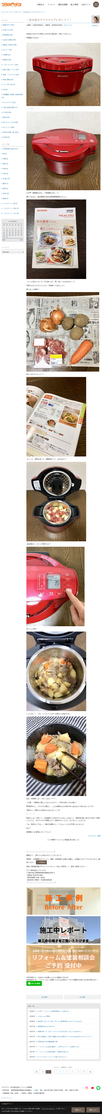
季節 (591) (6, 117)
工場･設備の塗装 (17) (10, 107)
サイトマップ (7, 1098)
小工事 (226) (7, 112)
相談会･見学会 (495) (10, 45)
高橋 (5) (5, 159)
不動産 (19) (6, 55)
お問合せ (40, 4)
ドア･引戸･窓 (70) (9, 84)
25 (10, 235)
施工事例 (74, 4)
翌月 (21, 240)
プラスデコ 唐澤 (94, 836)
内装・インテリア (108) (11, 74)
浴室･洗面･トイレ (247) (11, 69)
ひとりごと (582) (8, 127)
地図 (36, 1090)
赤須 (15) (6, 193)
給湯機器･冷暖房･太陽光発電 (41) (12, 96)
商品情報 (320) (8, 35)
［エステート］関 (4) (10, 203)
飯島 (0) (5, 198)
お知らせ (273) (8, 30)
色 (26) (5, 89)
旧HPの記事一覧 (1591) (11, 132)
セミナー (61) (7, 50)
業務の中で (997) (8, 25)
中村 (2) (5, 173)
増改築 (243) (7, 60)
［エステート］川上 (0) (11, 213)
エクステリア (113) (9, 102)
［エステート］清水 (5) (11, 208)
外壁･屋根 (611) (8, 79)
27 (15, 235)
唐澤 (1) (5, 188)
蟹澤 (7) (5, 183)
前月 (3, 240)
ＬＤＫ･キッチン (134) (10, 64)
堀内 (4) (5, 163)
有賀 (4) (5, 168)
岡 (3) (5, 154)
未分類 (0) (6, 137)
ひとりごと (68, 25)
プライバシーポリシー (48, 1109)
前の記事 (44, 997)
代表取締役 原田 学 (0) (10, 149)
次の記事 (82, 997)
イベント (51, 4)
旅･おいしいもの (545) (10, 122)
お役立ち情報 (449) (9, 40)
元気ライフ (86, 4)
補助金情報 (63, 4)
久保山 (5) (6, 178)
